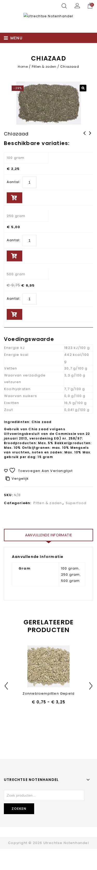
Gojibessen (84, 136)
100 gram (16, 157)
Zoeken (19, 808)
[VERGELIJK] (62, 666)
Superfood (76, 503)
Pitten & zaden (44, 66)
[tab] (48, 535)
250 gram (16, 215)
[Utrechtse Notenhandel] (48, 16)
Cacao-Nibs (90, 136)
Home (23, 66)
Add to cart (18, 197)
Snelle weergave (48, 666)
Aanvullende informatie (48, 535)
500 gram (16, 274)
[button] (83, 88)
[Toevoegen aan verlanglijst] (35, 666)
